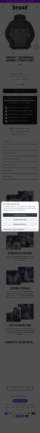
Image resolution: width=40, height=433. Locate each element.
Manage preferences (20, 224)
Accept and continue (20, 215)
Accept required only (20, 219)
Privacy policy (7, 229)
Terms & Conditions (18, 229)
